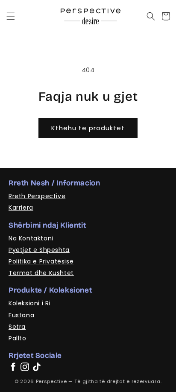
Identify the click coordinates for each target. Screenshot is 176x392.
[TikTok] (36, 367)
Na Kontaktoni (31, 238)
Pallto (17, 338)
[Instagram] (25, 367)
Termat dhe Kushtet (41, 273)
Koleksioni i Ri (29, 303)
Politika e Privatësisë (41, 261)
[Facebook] (13, 367)
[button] (10, 16)
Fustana (21, 315)
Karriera (21, 207)
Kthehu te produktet (88, 127)
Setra (17, 326)
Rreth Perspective (37, 196)
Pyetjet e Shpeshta (39, 250)
